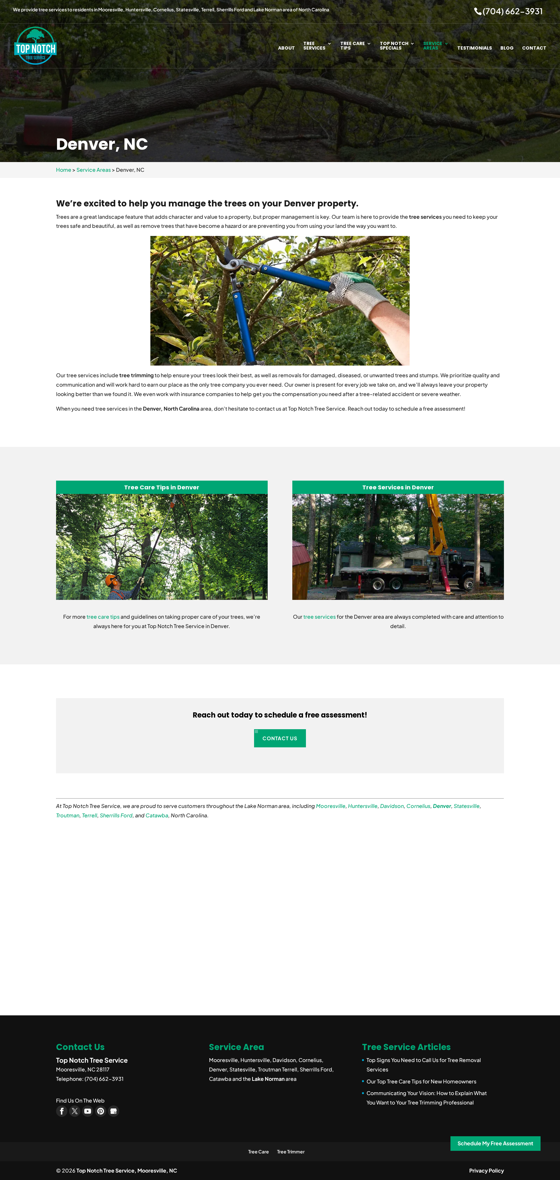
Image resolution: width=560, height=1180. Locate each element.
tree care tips (103, 616)
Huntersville (363, 805)
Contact (534, 48)
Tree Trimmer (291, 1151)
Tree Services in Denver (398, 487)
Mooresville (330, 805)
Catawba (157, 815)
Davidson (392, 805)
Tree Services (314, 46)
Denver (442, 805)
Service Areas (432, 46)
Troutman (67, 815)
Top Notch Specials (394, 46)
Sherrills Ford (116, 815)
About (286, 48)
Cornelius (418, 805)
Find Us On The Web (80, 1100)
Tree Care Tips (352, 46)
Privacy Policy (486, 1170)
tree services (319, 616)
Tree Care (258, 1151)
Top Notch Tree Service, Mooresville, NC (126, 1170)
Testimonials (474, 48)
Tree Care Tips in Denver (161, 487)
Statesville (467, 805)
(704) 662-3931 (513, 11)
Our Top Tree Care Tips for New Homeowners (421, 1081)
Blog (507, 48)
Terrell (89, 815)
